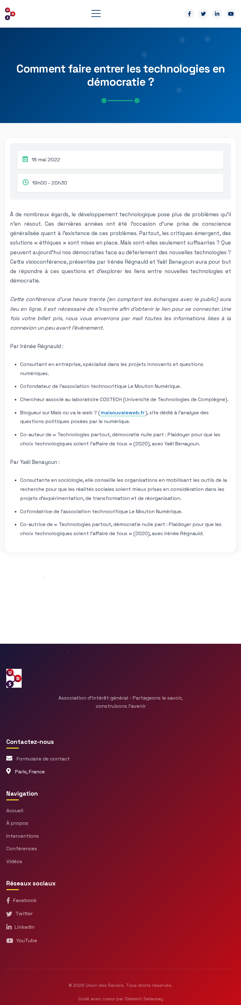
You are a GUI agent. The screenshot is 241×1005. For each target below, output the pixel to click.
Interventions (22, 836)
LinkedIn (25, 927)
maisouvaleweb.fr (123, 412)
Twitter (24, 913)
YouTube (26, 940)
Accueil (14, 810)
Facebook (25, 900)
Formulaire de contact (43, 758)
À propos (17, 823)
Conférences (21, 848)
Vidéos (14, 861)
